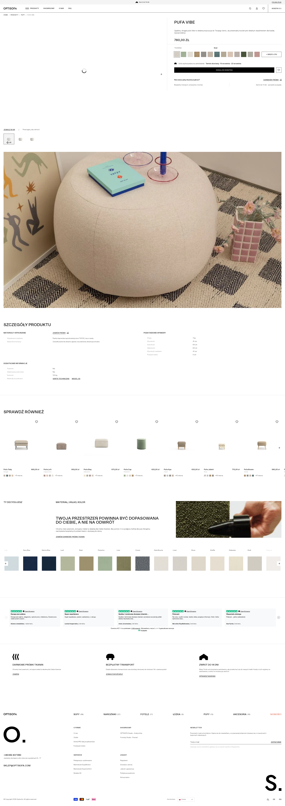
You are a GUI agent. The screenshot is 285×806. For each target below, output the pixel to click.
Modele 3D (77, 773)
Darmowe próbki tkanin (144, 2)
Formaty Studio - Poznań (129, 737)
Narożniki (110, 714)
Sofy (76, 714)
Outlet (76, 737)
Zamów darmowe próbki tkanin (70, 537)
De (274, 799)
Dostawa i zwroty (126, 765)
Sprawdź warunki (207, 676)
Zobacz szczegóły (114, 674)
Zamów (16, 674)
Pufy (207, 714)
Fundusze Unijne (79, 746)
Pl (268, 799)
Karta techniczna (61, 379)
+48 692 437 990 (12, 755)
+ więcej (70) (271, 54)
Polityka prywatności (127, 773)
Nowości (275, 714)
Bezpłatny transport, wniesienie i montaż (188, 85)
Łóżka (176, 714)
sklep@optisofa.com (17, 765)
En (280, 799)
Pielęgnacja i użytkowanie (83, 760)
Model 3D (76, 379)
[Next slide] (161, 74)
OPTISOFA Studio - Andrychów (131, 733)
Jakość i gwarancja (127, 769)
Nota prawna (124, 777)
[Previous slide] (6, 563)
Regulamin (124, 760)
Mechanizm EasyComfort (83, 769)
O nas (76, 733)
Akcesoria (239, 714)
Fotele (144, 714)
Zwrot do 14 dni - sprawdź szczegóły (268, 85)
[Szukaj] (250, 8)
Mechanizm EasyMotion (82, 765)
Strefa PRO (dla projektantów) (84, 742)
